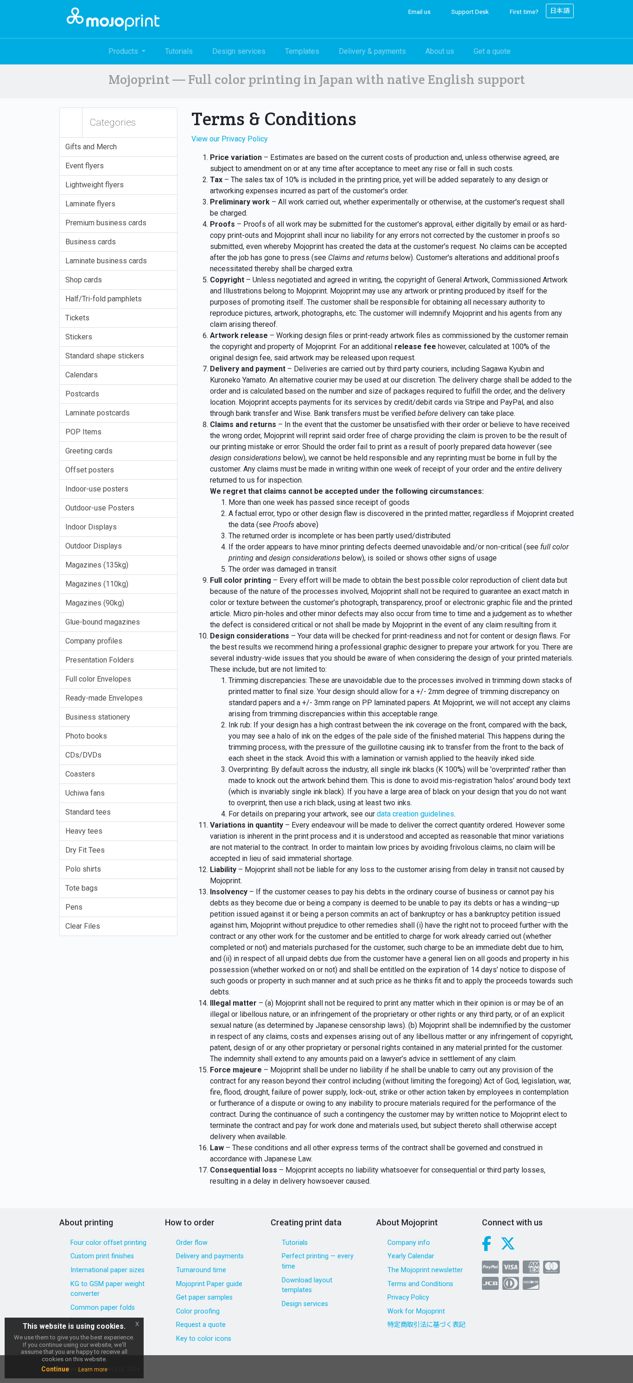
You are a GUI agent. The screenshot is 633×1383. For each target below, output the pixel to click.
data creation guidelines (415, 813)
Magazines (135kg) (96, 565)
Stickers (78, 336)
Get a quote (492, 51)
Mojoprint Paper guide (209, 1284)
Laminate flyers (90, 203)
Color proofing (198, 1311)
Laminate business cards (106, 260)
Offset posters (89, 469)
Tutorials (179, 51)
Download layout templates (307, 1285)
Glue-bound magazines (102, 622)
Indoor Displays (91, 527)
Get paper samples (204, 1297)
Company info (408, 1243)
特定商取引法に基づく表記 (426, 1325)
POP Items (83, 431)
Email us (418, 11)
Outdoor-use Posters (99, 507)
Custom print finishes (102, 1256)
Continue (55, 1369)
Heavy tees (83, 831)
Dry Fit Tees (85, 850)
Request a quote (201, 1325)
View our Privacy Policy (229, 138)
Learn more (93, 1369)
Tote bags (81, 888)
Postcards (82, 393)
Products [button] (124, 51)
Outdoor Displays (93, 546)
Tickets (77, 317)
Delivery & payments (372, 51)
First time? (523, 11)
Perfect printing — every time (318, 1261)
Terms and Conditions (420, 1284)
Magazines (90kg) (94, 603)
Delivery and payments (210, 1256)
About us (439, 51)
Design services (239, 51)
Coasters (80, 774)
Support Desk (469, 11)
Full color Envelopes (98, 679)
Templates (302, 51)
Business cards (90, 241)
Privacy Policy (408, 1297)
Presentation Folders (99, 660)
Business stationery (97, 717)
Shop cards (83, 279)
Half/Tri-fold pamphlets (103, 298)
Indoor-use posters (96, 488)
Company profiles (93, 641)
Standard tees (88, 812)
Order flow (192, 1243)
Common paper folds (102, 1308)
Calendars (81, 374)
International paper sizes (107, 1270)
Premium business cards (105, 222)
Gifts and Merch (91, 146)
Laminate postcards (97, 412)
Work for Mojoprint (416, 1311)
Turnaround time (201, 1270)
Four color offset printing (108, 1243)
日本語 (560, 10)
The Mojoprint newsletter (425, 1270)
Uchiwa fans (85, 793)
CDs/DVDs (83, 755)
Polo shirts (83, 869)
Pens (73, 907)
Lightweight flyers (94, 184)
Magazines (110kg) (96, 584)
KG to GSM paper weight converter (107, 1289)
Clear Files (82, 926)
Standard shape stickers (104, 355)
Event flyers (84, 165)
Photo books (86, 736)
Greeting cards (89, 450)
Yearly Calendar (410, 1256)
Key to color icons (203, 1339)
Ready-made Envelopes (104, 698)
